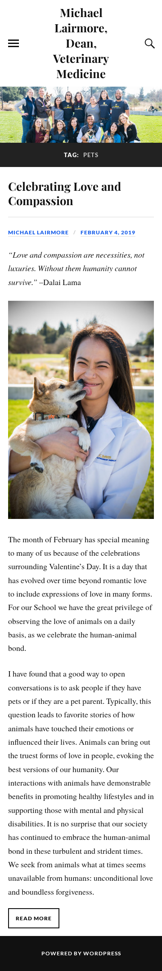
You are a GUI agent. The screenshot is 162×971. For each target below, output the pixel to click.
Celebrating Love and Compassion (64, 193)
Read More (34, 918)
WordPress (102, 953)
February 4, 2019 (108, 232)
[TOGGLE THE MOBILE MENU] (13, 43)
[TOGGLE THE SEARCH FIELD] (148, 43)
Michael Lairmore (38, 232)
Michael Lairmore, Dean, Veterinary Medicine (81, 42)
